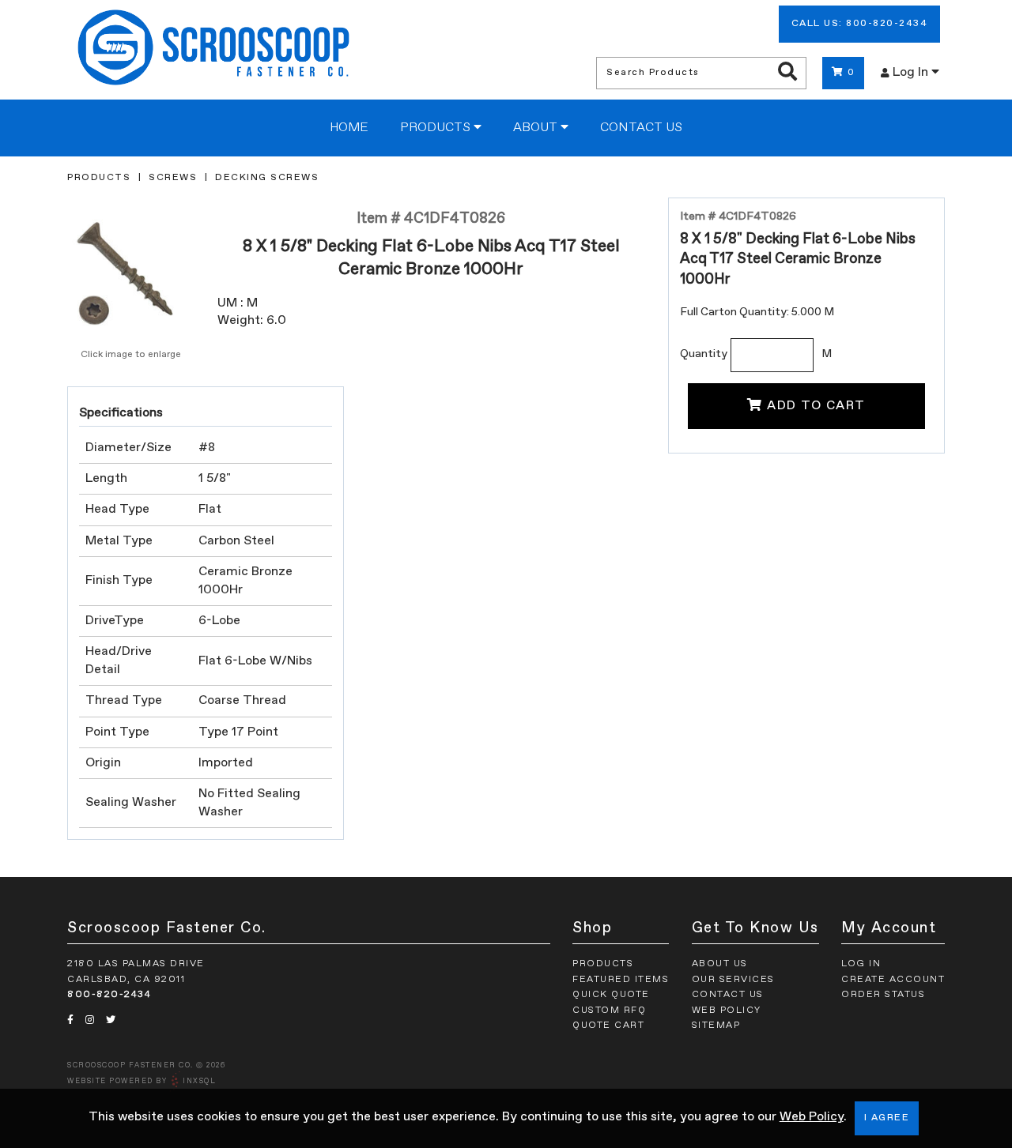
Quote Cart (608, 1025)
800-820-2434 (109, 994)
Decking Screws (267, 178)
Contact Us (641, 128)
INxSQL (199, 1081)
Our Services (733, 979)
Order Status (883, 994)
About (537, 128)
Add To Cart (816, 406)
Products (437, 128)
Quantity (703, 353)
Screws (173, 178)
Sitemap (716, 1025)
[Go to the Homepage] (213, 50)
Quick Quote (611, 994)
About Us (720, 964)
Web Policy (812, 1117)
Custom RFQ (609, 1010)
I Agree (887, 1118)
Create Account (893, 979)
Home (349, 128)
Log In (912, 72)
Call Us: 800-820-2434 (859, 23)
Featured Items (620, 979)
